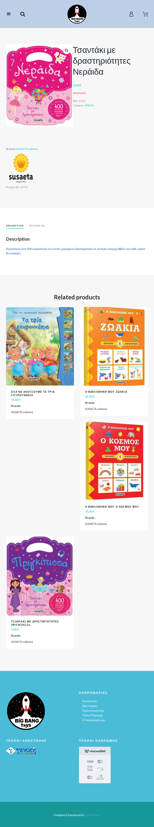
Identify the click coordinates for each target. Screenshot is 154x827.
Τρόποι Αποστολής (93, 710)
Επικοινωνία (89, 701)
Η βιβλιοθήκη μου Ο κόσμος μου (112, 506)
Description (14, 225)
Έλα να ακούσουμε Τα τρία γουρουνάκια (33, 393)
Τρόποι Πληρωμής (92, 715)
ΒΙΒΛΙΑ (89, 105)
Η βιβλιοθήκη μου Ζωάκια (106, 391)
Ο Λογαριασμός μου (93, 720)
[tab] (14, 226)
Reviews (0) (37, 225)
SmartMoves (92, 815)
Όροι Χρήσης (89, 705)
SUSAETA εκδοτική (27, 148)
